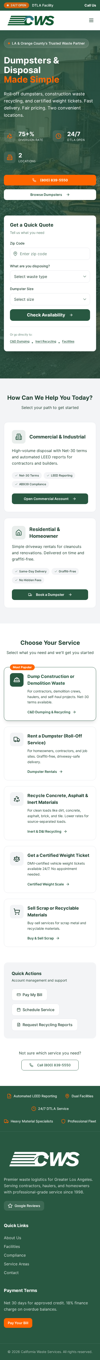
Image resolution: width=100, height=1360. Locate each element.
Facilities (68, 341)
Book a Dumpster (50, 594)
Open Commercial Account (46, 499)
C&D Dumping (19, 341)
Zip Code (17, 243)
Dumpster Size (21, 289)
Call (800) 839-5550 (54, 1065)
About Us (12, 1237)
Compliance (15, 1255)
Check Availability (46, 314)
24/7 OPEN (18, 5)
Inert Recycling (45, 341)
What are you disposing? (30, 266)
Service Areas (16, 1263)
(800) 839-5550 (54, 180)
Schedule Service (38, 1009)
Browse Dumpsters (46, 194)
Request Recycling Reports (48, 1024)
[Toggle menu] (91, 20)
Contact (11, 1272)
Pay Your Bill (18, 1323)
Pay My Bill (32, 994)
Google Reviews (27, 1206)
